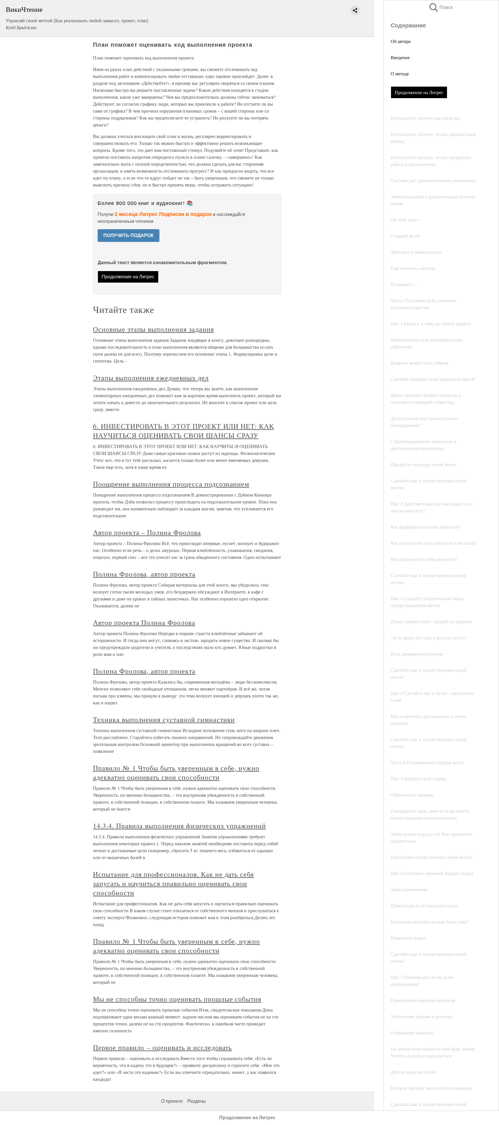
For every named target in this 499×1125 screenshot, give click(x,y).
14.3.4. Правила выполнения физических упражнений (179, 825)
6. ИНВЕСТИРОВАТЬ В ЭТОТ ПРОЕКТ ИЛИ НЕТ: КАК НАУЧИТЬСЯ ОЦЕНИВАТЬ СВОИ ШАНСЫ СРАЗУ (183, 430)
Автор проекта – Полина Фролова (147, 532)
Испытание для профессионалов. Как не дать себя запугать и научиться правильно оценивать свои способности (173, 883)
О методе (400, 73)
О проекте (172, 1101)
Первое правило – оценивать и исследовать (162, 1047)
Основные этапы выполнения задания (153, 329)
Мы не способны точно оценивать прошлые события (177, 998)
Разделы (196, 1101)
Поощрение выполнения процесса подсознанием (171, 483)
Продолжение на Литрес (419, 92)
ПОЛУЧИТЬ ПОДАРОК (128, 235)
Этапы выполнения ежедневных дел (151, 377)
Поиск (440, 7)
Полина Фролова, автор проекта (144, 574)
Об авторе (401, 41)
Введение (400, 57)
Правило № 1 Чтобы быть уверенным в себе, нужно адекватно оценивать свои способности (176, 772)
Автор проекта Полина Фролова (144, 622)
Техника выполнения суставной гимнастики (164, 719)
